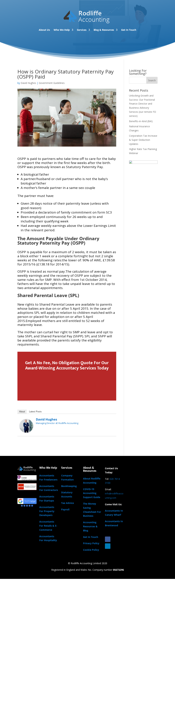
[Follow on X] (114, 539)
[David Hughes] (26, 430)
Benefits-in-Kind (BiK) (141, 121)
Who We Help (62, 29)
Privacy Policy (91, 543)
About (22, 411)
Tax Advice (67, 503)
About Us (44, 29)
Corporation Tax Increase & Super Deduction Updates (143, 140)
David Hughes (28, 83)
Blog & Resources (104, 29)
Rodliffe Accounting (68, 423)
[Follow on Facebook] (107, 539)
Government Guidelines (52, 83)
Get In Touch (128, 29)
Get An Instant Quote (65, 383)
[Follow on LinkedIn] (107, 546)
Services (81, 29)
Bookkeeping (69, 486)
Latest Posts (35, 411)
